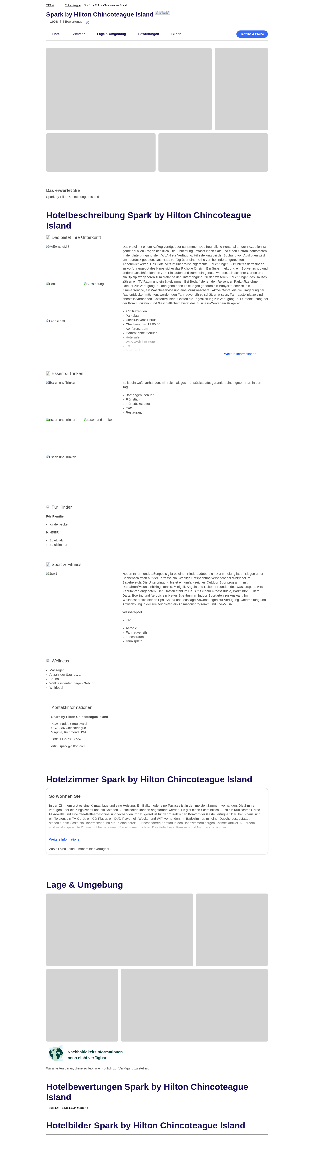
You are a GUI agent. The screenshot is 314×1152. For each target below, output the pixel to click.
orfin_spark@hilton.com (68, 746)
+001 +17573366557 (66, 739)
